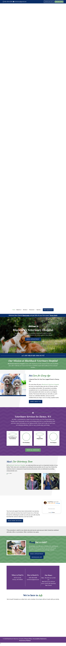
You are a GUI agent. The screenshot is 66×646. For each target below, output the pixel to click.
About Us (18, 309)
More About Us (35, 401)
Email (8, 608)
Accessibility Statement (39, 639)
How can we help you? (13, 614)
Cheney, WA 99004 (17, 579)
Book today (26, 315)
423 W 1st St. (17, 577)
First (18, 605)
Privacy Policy (28, 639)
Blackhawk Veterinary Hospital (16, 363)
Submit (10, 623)
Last (18, 607)
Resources (31, 309)
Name (9, 603)
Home (13, 309)
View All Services (33, 450)
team (40, 599)
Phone (8, 610)
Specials (38, 309)
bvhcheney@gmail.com (33, 579)
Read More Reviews (15, 520)
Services (25, 309)
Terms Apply (53, 315)
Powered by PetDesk (25, 640)
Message (9, 616)
